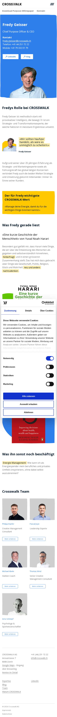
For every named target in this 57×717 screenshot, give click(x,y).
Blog (4, 684)
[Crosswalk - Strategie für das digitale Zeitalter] (12, 4)
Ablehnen (28, 412)
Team (5, 688)
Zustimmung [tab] (10, 310)
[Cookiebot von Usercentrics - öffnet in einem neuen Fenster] (42, 303)
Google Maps (8, 665)
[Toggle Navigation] (52, 4)
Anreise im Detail (10, 672)
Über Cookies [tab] (46, 310)
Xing (28, 56)
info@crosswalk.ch (39, 658)
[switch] (50, 367)
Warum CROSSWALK (11, 691)
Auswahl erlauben (28, 404)
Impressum (6, 710)
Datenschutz (7, 714)
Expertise (6, 681)
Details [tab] (28, 310)
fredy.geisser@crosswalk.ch (17, 40)
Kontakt (41, 11)
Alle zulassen (28, 396)
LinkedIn (12, 56)
